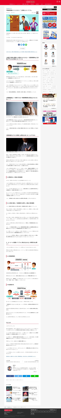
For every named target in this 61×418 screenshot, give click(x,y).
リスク (45, 72)
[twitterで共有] (21, 45)
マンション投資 (52, 70)
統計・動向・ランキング (47, 86)
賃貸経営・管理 (53, 73)
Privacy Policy (17, 415)
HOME (5, 407)
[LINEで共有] (26, 45)
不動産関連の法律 (46, 73)
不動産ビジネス (46, 75)
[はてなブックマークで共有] (24, 45)
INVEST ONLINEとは (7, 412)
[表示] (23, 48)
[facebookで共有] (19, 45)
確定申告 (53, 77)
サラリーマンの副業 (47, 77)
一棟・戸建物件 (50, 79)
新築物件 (54, 86)
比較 (52, 82)
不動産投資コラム (9, 407)
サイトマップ (19, 413)
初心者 (45, 79)
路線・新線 (51, 91)
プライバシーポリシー (20, 412)
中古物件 (45, 84)
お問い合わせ (6, 414)
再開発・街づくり (51, 89)
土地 (44, 82)
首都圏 (48, 82)
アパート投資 (46, 70)
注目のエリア (46, 91)
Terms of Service (22, 415)
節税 (48, 72)
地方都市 (50, 84)
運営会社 (5, 413)
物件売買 (53, 72)
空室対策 (45, 89)
